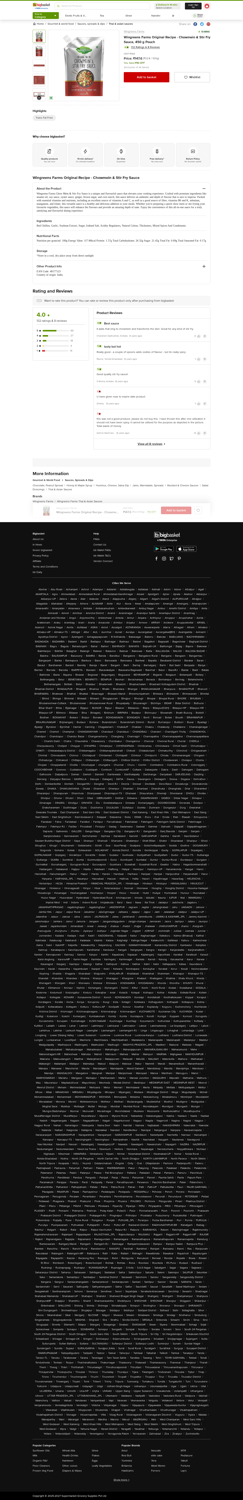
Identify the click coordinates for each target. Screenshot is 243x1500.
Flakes (95, 1455)
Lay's (184, 1470)
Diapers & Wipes (72, 1470)
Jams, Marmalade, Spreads (149, 485)
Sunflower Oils (41, 1450)
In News (37, 544)
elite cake (156, 1455)
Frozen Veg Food (43, 1470)
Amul (124, 1450)
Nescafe (156, 1450)
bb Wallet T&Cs (102, 555)
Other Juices (69, 1465)
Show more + (121, 1479)
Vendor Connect (103, 561)
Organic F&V (40, 1460)
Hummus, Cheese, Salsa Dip (113, 485)
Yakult (184, 1460)
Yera (153, 1460)
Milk (35, 1455)
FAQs (96, 539)
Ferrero (155, 1470)
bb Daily (37, 572)
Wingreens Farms (134, 31)
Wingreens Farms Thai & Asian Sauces (79, 501)
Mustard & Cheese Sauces (183, 485)
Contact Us (99, 544)
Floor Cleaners (41, 1465)
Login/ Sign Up (193, 6)
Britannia (127, 1465)
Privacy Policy (41, 555)
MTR (183, 1450)
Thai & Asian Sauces (60, 489)
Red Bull (126, 1455)
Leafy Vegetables (102, 1465)
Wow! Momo (158, 1465)
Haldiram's (128, 1470)
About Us (38, 539)
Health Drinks (70, 1455)
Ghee (95, 1450)
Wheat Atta (68, 1450)
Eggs (95, 1460)
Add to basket (146, 77)
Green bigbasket (42, 550)
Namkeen (67, 1460)
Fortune (185, 1465)
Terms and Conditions (45, 566)
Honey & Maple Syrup (80, 485)
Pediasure (187, 1455)
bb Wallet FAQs (102, 550)
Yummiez (127, 1460)
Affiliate (37, 561)
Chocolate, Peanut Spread (49, 485)
